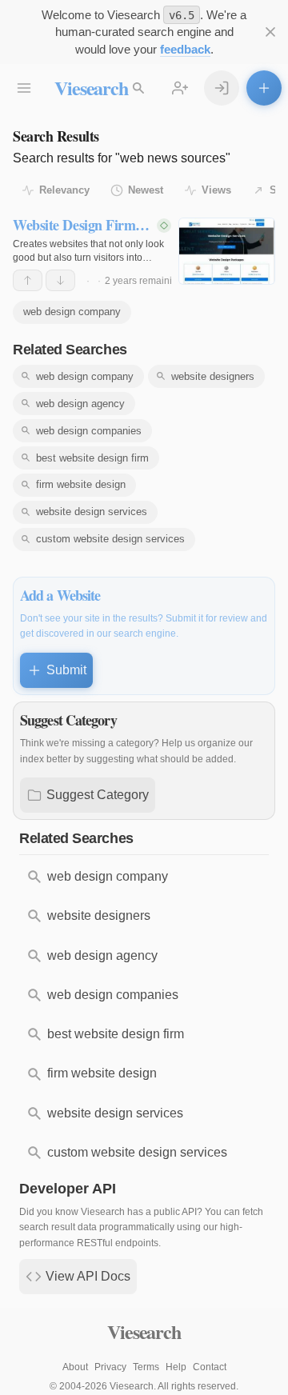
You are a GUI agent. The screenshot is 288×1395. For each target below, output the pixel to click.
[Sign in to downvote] (60, 280)
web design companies (89, 431)
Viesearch (90, 88)
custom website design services (110, 539)
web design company (72, 312)
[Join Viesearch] (180, 88)
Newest (145, 190)
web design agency (80, 404)
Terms (146, 1367)
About (75, 1367)
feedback (185, 49)
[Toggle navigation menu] (24, 88)
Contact (209, 1367)
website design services (91, 512)
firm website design (81, 484)
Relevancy (64, 190)
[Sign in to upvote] (27, 280)
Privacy (110, 1367)
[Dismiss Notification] (270, 32)
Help (176, 1367)
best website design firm (92, 458)
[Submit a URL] (264, 88)
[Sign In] (221, 88)
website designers (212, 376)
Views (216, 190)
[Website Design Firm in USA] (226, 251)
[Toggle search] (138, 88)
